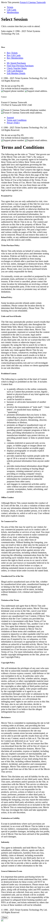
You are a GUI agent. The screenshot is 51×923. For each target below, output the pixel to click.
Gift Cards (11, 10)
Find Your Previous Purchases (20, 65)
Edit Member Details (16, 73)
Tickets (10, 7)
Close (4, 917)
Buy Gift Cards (14, 55)
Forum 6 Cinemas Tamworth (33, 2)
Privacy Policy (13, 122)
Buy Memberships (15, 58)
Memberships (13, 12)
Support (10, 117)
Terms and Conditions (16, 120)
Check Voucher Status (17, 68)
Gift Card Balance (15, 71)
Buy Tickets (12, 53)
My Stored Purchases (16, 63)
